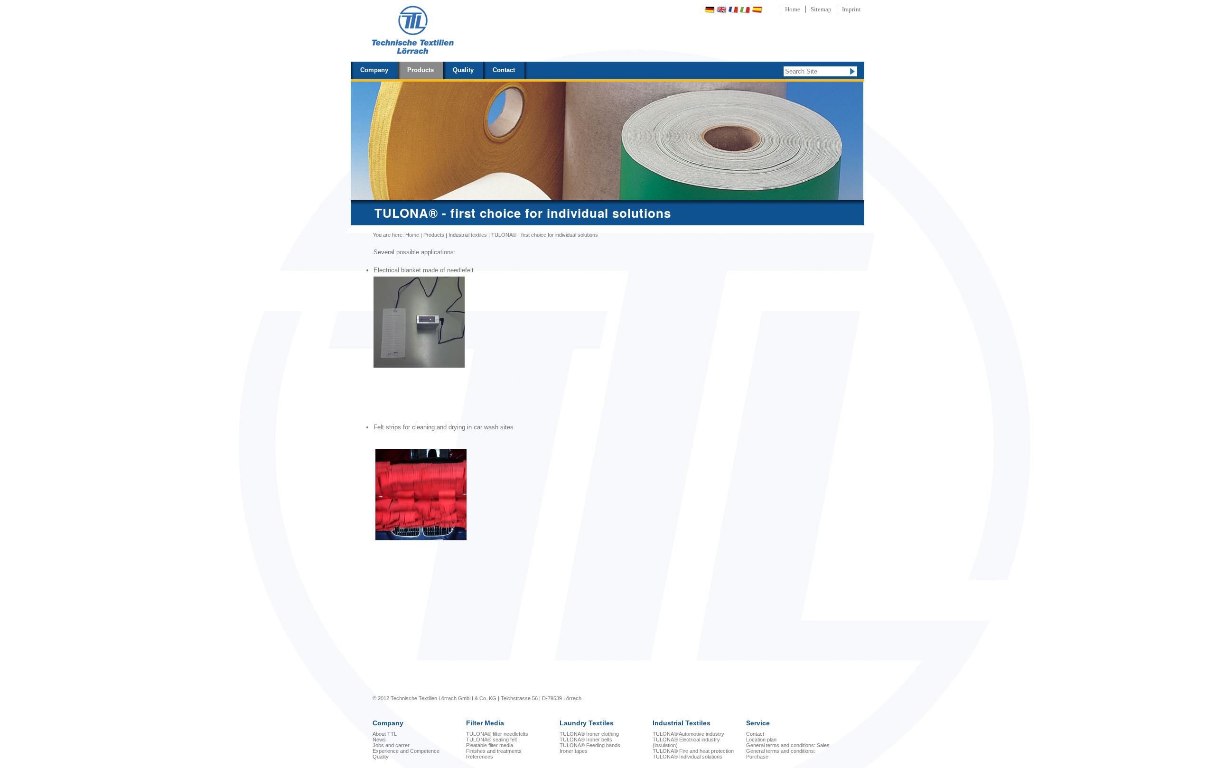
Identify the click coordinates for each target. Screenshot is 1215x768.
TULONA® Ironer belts (586, 739)
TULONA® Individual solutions (687, 756)
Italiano (745, 9)
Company (374, 70)
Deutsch (709, 9)
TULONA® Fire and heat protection (693, 751)
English (721, 9)
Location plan (761, 739)
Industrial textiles (468, 235)
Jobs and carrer (391, 745)
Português (782, 9)
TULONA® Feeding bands (590, 745)
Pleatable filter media (489, 745)
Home (792, 9)
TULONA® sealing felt (491, 739)
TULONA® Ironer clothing (589, 734)
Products (420, 70)
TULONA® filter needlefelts (497, 734)
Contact (504, 70)
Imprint (851, 9)
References (479, 756)
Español (757, 9)
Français (733, 9)
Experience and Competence (406, 751)
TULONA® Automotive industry (688, 734)
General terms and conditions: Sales (788, 745)
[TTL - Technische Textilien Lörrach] (412, 30)
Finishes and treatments (494, 751)
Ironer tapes (574, 751)
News (379, 739)
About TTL (385, 734)
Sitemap (821, 9)
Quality (463, 70)
